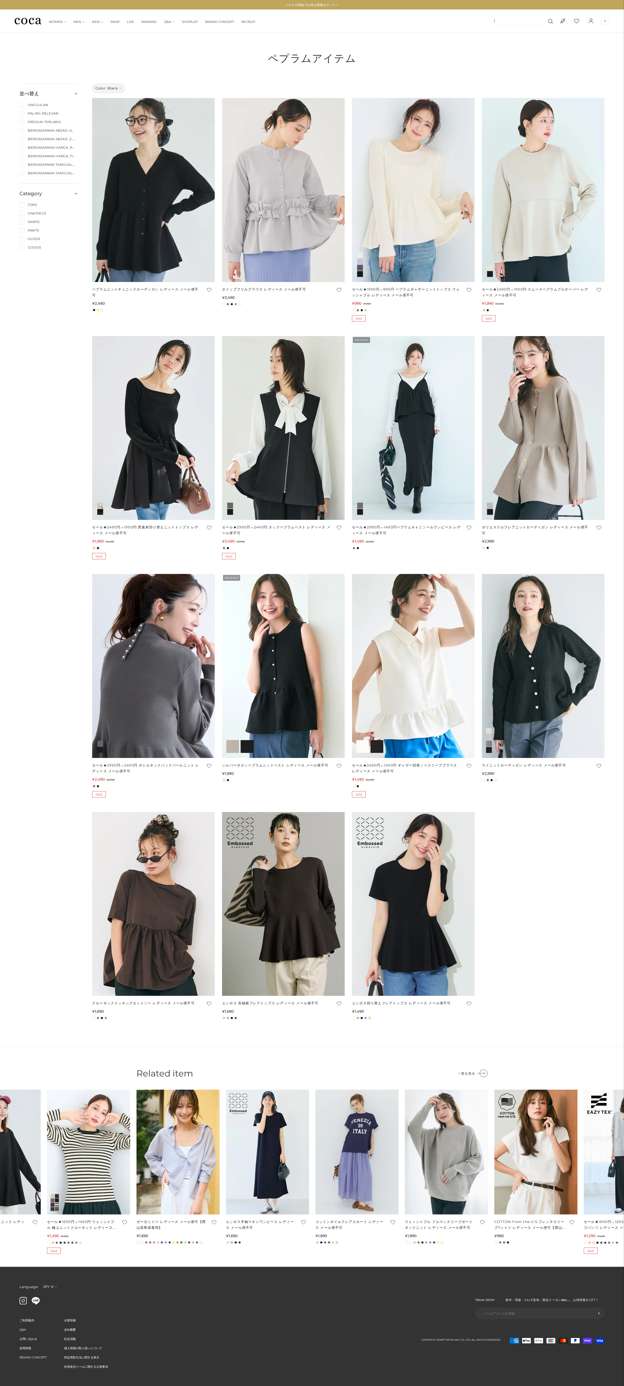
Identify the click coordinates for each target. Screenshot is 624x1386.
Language (29, 1287)
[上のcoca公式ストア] (36, 1303)
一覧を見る (466, 1073)
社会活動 (70, 1339)
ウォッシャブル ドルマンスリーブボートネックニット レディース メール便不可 (439, 1225)
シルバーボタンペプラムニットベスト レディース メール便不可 (275, 765)
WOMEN (56, 22)
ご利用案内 (27, 1320)
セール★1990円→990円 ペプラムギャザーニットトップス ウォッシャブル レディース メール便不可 (406, 292)
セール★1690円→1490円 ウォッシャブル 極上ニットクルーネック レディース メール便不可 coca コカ (80, 1225)
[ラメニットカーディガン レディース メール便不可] (543, 666)
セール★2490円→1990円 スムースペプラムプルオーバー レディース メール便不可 (535, 292)
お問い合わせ (28, 1339)
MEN (77, 22)
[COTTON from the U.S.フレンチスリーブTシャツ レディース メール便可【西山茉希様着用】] (535, 1152)
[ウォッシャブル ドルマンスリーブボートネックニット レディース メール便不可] (446, 1152)
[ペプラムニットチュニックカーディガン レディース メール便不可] (153, 190)
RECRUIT (248, 22)
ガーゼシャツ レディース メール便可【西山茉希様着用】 (171, 1225)
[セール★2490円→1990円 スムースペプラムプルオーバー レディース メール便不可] (543, 190)
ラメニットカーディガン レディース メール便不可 (524, 765)
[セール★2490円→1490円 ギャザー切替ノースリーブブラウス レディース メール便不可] (413, 666)
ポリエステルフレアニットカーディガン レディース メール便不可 (535, 530)
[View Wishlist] (581, 21)
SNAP (114, 22)
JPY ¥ (48, 1286)
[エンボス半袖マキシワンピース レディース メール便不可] (267, 1152)
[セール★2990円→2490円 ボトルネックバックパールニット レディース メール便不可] (153, 666)
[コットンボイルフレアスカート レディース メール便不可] (357, 1152)
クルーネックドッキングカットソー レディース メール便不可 (143, 1003)
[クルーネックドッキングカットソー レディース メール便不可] (153, 904)
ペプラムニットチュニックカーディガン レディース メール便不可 (145, 292)
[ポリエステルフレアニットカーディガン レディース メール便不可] (543, 428)
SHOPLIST (190, 22)
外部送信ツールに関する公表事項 (86, 1366)
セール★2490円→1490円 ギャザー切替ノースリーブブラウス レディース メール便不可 (404, 768)
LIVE (130, 22)
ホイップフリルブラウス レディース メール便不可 (264, 289)
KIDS (96, 22)
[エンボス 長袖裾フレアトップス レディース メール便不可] (283, 904)
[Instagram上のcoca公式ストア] (23, 1303)
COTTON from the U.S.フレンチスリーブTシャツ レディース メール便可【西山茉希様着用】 (529, 1225)
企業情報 (70, 1320)
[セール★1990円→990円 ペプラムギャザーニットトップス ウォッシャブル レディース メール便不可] (413, 190)
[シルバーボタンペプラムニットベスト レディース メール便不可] (283, 666)
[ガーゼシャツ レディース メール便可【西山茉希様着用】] (178, 1152)
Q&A (167, 22)
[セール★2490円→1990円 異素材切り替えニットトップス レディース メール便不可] (153, 428)
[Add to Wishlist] (209, 290)
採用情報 (25, 1348)
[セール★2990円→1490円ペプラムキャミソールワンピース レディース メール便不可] (413, 428)
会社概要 (70, 1329)
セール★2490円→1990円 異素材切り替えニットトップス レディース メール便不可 (145, 530)
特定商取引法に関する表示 (81, 1357)
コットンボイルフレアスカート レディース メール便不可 (349, 1225)
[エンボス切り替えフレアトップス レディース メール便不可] (413, 904)
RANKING (149, 22)
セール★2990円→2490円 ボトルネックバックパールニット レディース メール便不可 (145, 768)
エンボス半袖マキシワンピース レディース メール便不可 (260, 1225)
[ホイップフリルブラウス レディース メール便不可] (283, 190)
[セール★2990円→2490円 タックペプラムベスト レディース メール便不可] (283, 428)
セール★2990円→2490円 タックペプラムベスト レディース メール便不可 (276, 530)
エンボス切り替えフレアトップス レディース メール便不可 (401, 1003)
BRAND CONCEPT (219, 22)
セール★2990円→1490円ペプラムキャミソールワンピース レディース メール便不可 (406, 530)
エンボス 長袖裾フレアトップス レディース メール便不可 (270, 1003)
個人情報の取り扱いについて (83, 1348)
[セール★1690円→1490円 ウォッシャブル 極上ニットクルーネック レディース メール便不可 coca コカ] (88, 1152)
